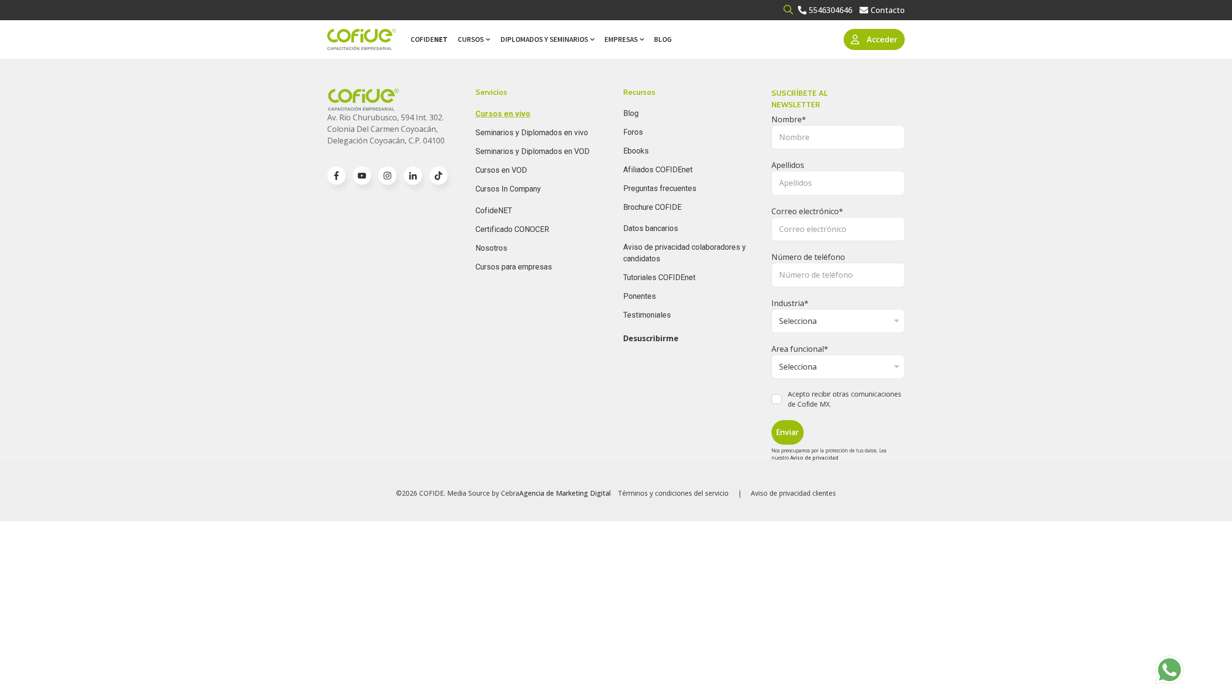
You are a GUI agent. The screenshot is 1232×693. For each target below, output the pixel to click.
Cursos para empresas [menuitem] (513, 266)
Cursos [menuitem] (471, 39)
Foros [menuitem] (633, 132)
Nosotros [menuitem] (491, 248)
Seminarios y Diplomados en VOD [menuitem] (532, 151)
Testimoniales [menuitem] (647, 315)
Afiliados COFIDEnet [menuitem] (658, 169)
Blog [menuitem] (663, 39)
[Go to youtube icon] (362, 176)
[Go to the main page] (361, 40)
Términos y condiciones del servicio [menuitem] (673, 493)
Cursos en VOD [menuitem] (501, 170)
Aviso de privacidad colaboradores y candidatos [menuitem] (684, 253)
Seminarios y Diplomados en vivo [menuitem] (531, 132)
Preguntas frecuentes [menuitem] (659, 188)
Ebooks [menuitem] (636, 150)
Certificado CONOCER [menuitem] (512, 229)
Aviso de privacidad (814, 457)
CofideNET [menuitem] (493, 210)
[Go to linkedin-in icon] (413, 176)
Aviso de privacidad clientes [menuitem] (793, 493)
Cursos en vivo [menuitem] (502, 113)
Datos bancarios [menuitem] (650, 228)
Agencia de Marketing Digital (565, 493)
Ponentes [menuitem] (639, 296)
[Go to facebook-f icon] (336, 176)
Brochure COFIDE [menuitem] (652, 207)
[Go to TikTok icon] (438, 176)
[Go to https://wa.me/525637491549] (1169, 669)
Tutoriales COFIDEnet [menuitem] (659, 277)
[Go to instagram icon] (387, 176)
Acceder (882, 39)
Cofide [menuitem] (429, 39)
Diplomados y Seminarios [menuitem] (544, 39)
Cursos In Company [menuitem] (508, 188)
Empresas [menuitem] (621, 39)
